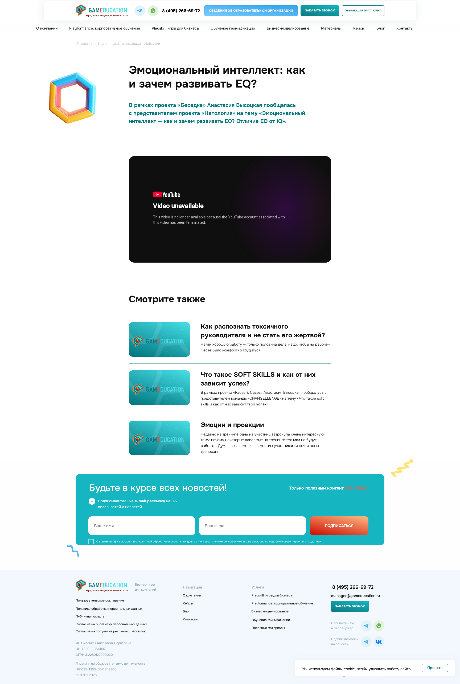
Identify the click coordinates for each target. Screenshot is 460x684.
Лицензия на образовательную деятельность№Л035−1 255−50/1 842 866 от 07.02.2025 (110, 669)
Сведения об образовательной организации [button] (251, 11)
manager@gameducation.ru (355, 595)
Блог (380, 28)
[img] (139, 10)
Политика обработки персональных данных (109, 609)
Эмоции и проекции (232, 425)
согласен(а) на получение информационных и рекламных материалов (145, 551)
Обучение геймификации (233, 28)
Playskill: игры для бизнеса (175, 28)
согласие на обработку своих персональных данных (286, 541)
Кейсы (359, 28)
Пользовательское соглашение (100, 600)
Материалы (331, 28)
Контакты (404, 28)
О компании (47, 28)
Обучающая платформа (363, 10)
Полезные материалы (268, 628)
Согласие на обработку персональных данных (111, 624)
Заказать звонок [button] (320, 10)
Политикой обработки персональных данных (167, 541)
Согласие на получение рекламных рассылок (111, 631)
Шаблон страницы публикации (136, 44)
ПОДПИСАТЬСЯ (339, 525)
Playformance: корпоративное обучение (104, 28)
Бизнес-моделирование (288, 28)
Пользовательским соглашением (220, 541)
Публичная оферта (90, 616)
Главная (83, 44)
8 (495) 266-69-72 (181, 11)
